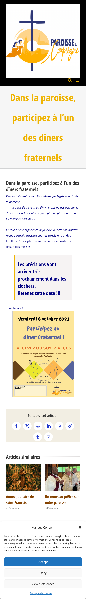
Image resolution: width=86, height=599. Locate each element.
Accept (43, 562)
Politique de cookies (41, 593)
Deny (43, 573)
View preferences (43, 584)
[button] (80, 527)
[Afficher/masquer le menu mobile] (78, 80)
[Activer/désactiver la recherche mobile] (70, 80)
